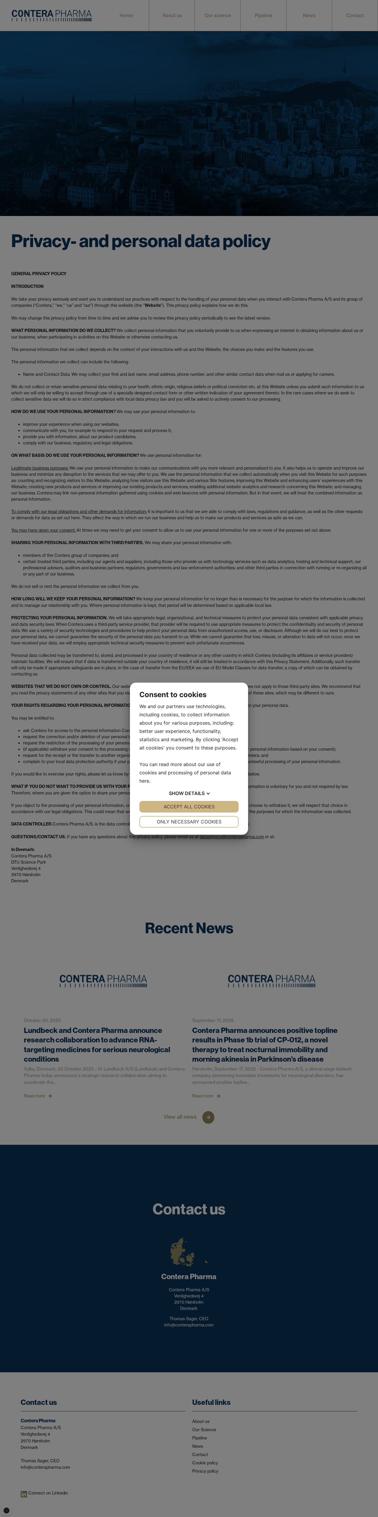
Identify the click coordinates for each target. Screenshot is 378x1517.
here (144, 781)
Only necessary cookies (189, 822)
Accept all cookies (189, 807)
